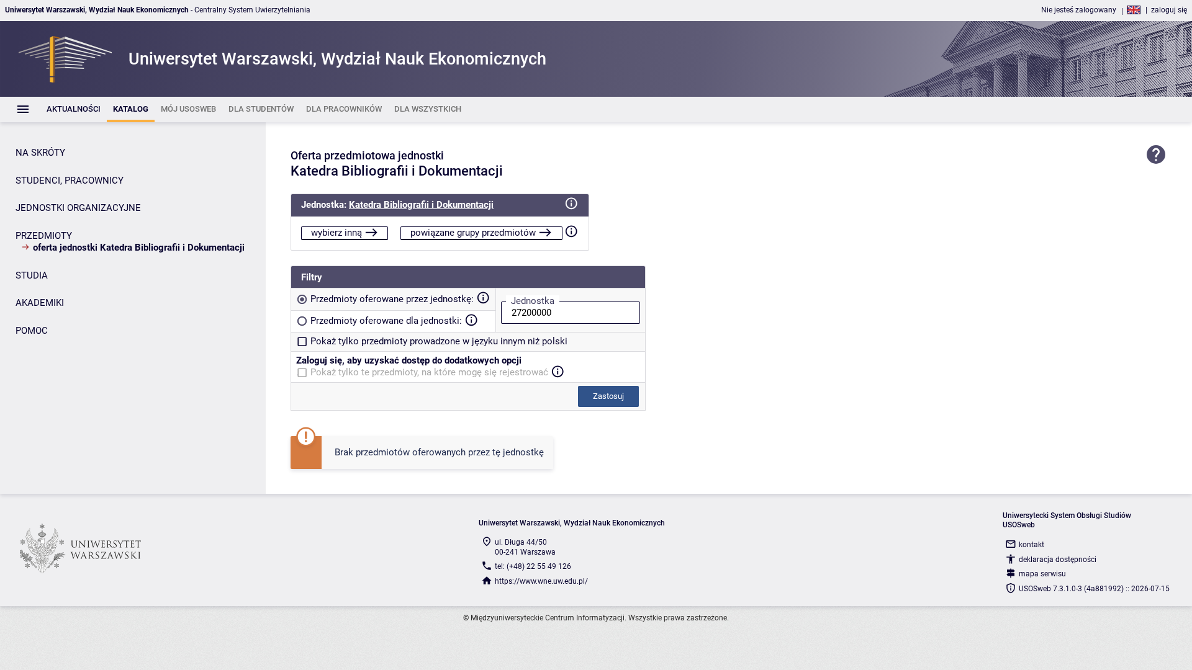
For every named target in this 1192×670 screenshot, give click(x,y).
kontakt (1031, 544)
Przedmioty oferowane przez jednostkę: (392, 299)
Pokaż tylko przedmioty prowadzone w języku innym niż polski (438, 341)
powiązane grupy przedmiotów (473, 232)
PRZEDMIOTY (44, 235)
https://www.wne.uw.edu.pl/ (541, 581)
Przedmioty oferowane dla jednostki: (386, 320)
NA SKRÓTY (40, 152)
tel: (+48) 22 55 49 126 (533, 566)
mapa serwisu (1042, 574)
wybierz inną (336, 232)
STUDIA (32, 275)
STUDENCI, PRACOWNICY (70, 180)
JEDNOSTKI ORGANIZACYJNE (78, 207)
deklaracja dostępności (1057, 559)
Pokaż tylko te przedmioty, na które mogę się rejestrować (429, 372)
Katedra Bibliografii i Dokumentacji (421, 204)
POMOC (32, 330)
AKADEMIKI (40, 302)
